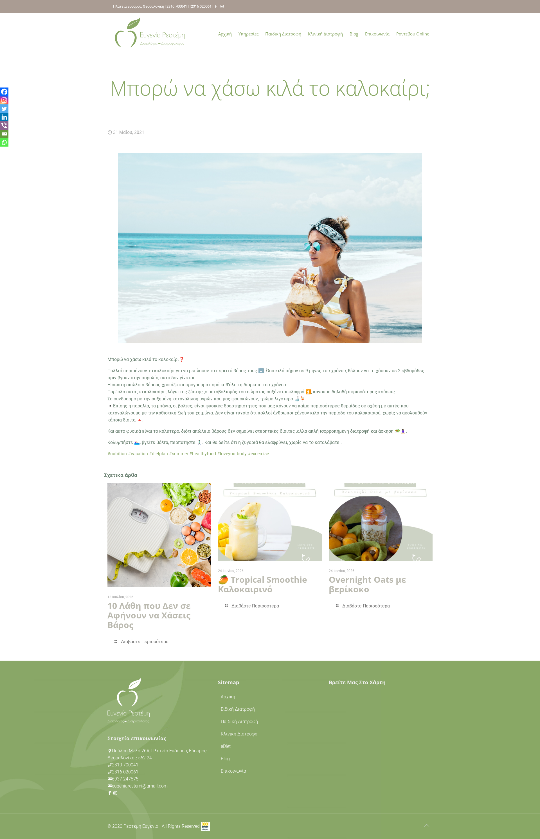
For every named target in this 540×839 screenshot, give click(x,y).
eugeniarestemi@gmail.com (140, 786)
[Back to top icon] (427, 825)
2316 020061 (201, 6)
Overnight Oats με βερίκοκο (367, 584)
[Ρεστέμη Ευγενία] (149, 34)
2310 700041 (176, 6)
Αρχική (228, 696)
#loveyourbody (232, 453)
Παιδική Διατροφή (239, 721)
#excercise (258, 453)
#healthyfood (202, 453)
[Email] (4, 134)
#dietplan (158, 453)
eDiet (226, 746)
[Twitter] (4, 108)
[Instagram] (4, 100)
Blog (225, 758)
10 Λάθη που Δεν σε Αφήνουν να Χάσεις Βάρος (149, 615)
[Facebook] (4, 92)
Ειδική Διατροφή (238, 709)
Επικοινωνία (233, 771)
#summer (178, 453)
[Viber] (4, 125)
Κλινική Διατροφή (239, 734)
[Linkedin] (4, 117)
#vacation (138, 453)
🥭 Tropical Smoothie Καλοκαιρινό (262, 584)
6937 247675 (125, 779)
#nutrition (117, 453)
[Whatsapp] (4, 142)
